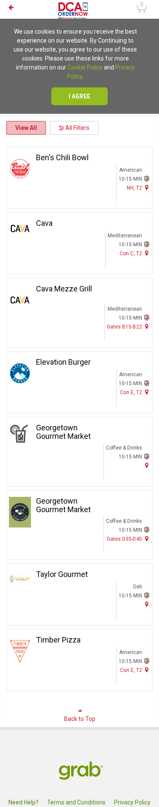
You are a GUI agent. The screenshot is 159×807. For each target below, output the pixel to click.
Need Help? (23, 802)
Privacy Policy (132, 802)
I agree (79, 96)
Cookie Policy (85, 67)
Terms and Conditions (76, 802)
